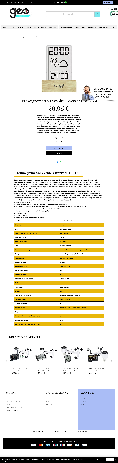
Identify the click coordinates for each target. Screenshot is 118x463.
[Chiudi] (116, 460)
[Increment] (61, 141)
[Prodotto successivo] (112, 361)
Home (16, 37)
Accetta (110, 460)
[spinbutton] (59, 141)
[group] (59, 361)
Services (48, 401)
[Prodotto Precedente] (6, 361)
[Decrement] (56, 141)
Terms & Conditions (60, 431)
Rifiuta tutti (100, 460)
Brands (83, 404)
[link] (48, 173)
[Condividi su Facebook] (57, 162)
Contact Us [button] (49, 398)
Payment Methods (82, 431)
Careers (83, 401)
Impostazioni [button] (90, 460)
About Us (9, 2)
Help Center (49, 404)
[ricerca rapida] (97, 14)
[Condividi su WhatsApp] (61, 162)
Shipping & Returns (37, 431)
